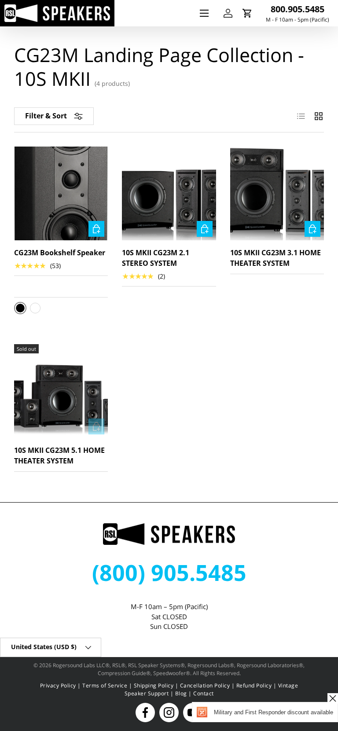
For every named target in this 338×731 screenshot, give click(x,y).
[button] (247, 13)
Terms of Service (104, 685)
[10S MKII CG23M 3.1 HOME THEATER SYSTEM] (277, 193)
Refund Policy (254, 685)
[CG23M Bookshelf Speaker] (61, 193)
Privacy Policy (58, 685)
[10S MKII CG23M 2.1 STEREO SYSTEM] (169, 193)
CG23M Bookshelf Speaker (59, 252)
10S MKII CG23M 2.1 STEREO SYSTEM (155, 258)
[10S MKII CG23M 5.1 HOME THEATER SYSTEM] (61, 391)
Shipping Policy (154, 685)
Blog (181, 693)
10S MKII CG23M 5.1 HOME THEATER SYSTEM (59, 455)
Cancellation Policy (205, 685)
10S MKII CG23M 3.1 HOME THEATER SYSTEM (275, 258)
